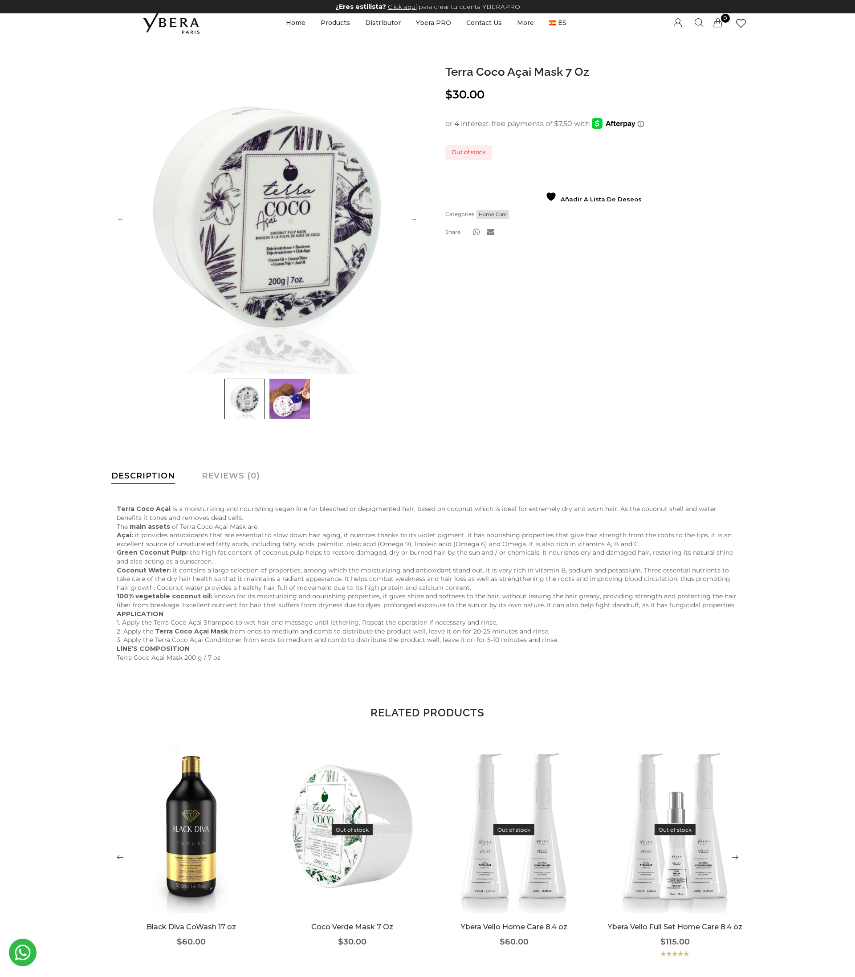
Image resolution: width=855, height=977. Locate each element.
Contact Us (484, 23)
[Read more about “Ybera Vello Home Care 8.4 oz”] (508, 840)
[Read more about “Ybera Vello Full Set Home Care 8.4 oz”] (669, 840)
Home (295, 23)
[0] (717, 22)
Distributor (383, 23)
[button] (476, 232)
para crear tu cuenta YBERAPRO (427, 7)
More (525, 23)
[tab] (143, 478)
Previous (120, 218)
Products (335, 23)
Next (414, 218)
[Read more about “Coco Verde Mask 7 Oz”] (346, 840)
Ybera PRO (433, 23)
